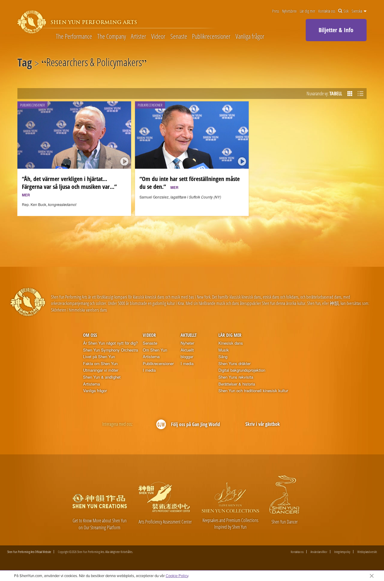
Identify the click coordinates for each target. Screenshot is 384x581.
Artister (138, 36)
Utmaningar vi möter (100, 370)
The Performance (74, 36)
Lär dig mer (307, 11)
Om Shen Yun (155, 350)
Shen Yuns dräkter (234, 363)
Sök (346, 11)
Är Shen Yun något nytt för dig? (110, 343)
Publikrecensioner (211, 36)
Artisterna (91, 384)
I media (149, 370)
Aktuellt (188, 335)
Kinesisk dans (230, 343)
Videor (158, 36)
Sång (222, 356)
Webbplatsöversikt (367, 551)
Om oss (90, 335)
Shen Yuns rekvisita (235, 377)
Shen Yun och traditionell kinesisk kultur (253, 390)
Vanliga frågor (250, 36)
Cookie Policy (177, 575)
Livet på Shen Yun (99, 356)
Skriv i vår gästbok (262, 424)
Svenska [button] (357, 11)
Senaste (178, 36)
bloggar (187, 356)
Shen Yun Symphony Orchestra (110, 350)
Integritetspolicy (342, 551)
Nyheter (187, 343)
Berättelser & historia (236, 384)
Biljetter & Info (336, 30)
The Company (111, 36)
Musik (223, 350)
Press (275, 11)
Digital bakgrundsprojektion (241, 370)
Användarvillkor (318, 551)
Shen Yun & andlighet (102, 377)
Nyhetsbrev (289, 11)
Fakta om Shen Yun (100, 363)
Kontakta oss (326, 11)
